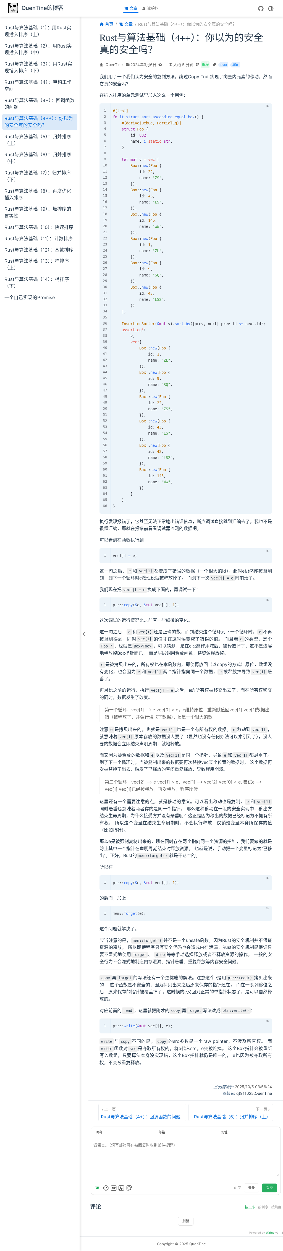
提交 (269, 1188)
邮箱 (161, 1132)
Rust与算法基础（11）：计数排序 (38, 238)
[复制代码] (264, 110)
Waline (270, 1232)
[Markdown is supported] (98, 1188)
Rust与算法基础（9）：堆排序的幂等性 (37, 212)
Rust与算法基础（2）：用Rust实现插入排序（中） (38, 49)
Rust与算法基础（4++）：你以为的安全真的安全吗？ (38, 122)
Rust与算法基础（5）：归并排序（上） (37, 140)
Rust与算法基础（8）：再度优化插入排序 (37, 194)
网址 (224, 1132)
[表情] (106, 1188)
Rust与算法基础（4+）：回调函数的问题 (39, 104)
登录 (251, 1188)
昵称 (99, 1132)
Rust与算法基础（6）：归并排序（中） (37, 158)
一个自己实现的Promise (29, 297)
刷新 (185, 1221)
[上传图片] (121, 1188)
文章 (133, 8)
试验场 (153, 8)
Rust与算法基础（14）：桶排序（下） (36, 282)
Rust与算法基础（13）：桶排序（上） (36, 264)
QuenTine (114, 64)
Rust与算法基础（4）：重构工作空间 (38, 85)
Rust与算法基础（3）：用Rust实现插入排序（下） (38, 67)
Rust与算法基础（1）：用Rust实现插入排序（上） (37, 31)
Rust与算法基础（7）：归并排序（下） (37, 176)
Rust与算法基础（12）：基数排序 (39, 250)
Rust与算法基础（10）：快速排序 (39, 227)
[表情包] (113, 1188)
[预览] (129, 1188)
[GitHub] (260, 8)
